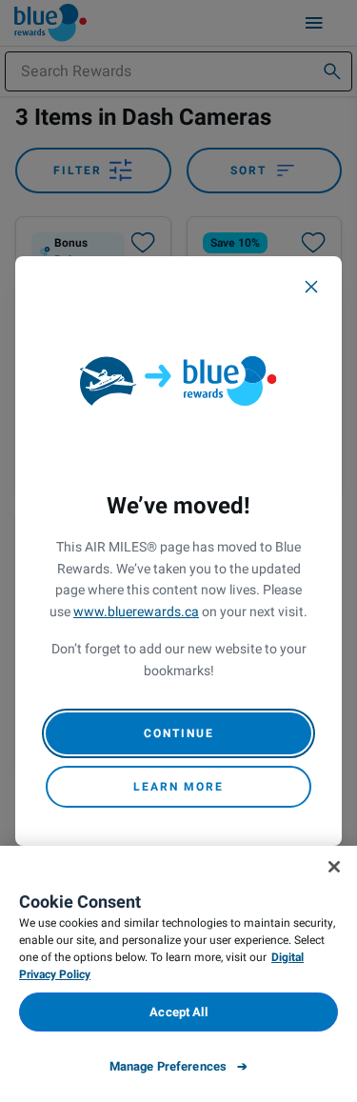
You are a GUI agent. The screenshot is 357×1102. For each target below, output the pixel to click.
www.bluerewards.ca (136, 612)
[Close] (311, 286)
